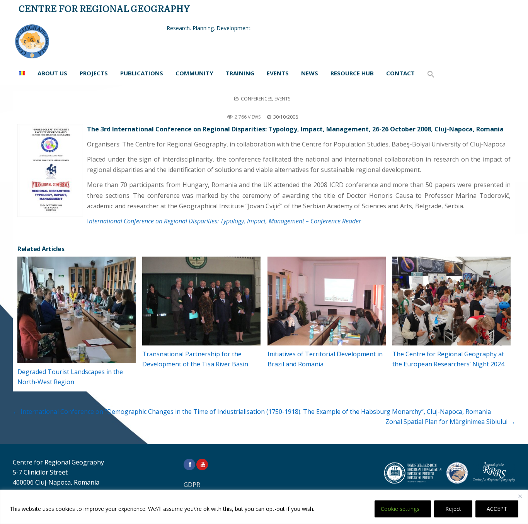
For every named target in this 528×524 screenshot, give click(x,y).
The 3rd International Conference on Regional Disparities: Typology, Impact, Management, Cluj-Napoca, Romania (264, 107)
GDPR (192, 484)
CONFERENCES (256, 98)
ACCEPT (497, 508)
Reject (453, 508)
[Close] (520, 496)
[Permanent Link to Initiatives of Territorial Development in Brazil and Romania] (326, 301)
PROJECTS (94, 73)
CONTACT (400, 73)
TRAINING (240, 73)
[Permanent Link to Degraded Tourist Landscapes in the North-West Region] (76, 310)
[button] (431, 75)
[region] (264, 507)
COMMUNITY (194, 73)
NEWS (309, 73)
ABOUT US (52, 73)
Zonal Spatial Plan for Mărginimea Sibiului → (450, 421)
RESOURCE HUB (352, 73)
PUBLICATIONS (141, 73)
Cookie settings (400, 508)
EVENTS (278, 73)
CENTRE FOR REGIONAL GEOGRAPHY (104, 9)
